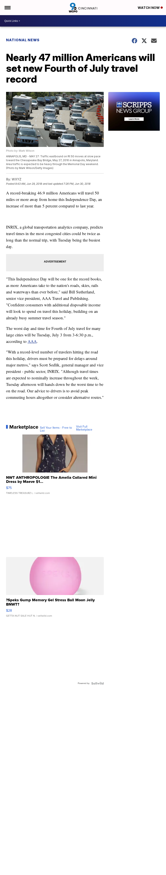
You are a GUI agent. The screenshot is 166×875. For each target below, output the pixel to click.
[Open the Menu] (7, 7)
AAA (32, 341)
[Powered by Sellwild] (97, 683)
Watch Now (149, 8)
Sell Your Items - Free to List (56, 429)
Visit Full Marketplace (84, 428)
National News (23, 40)
